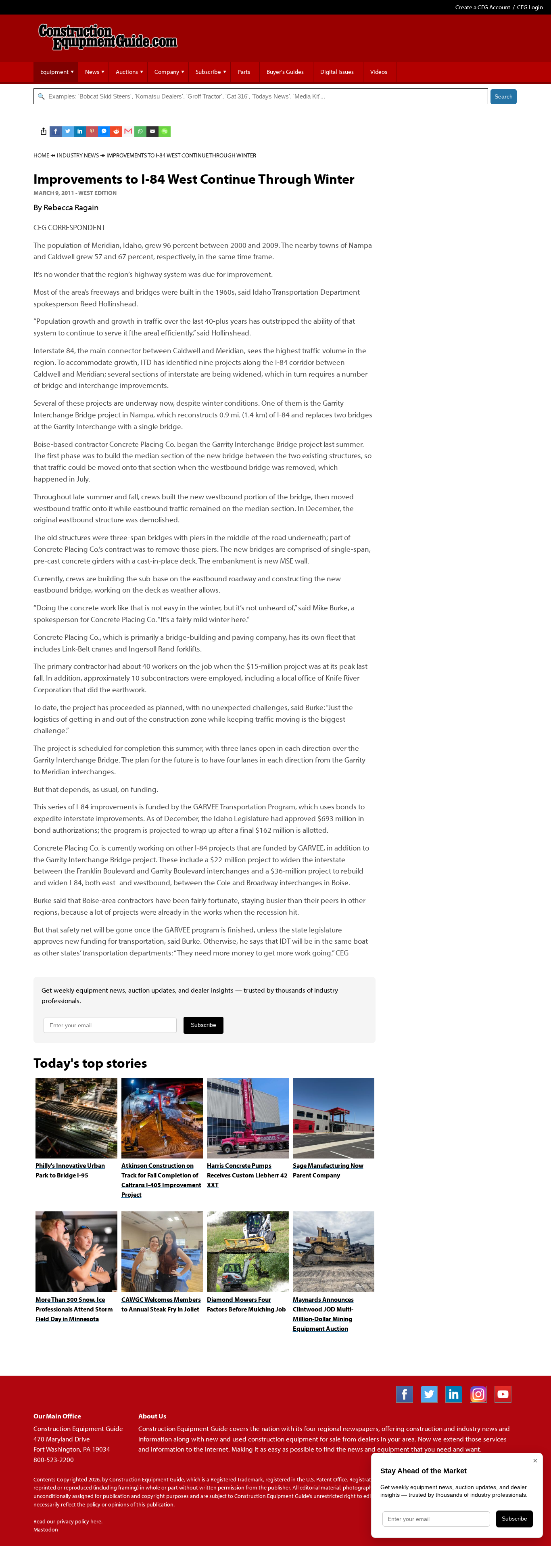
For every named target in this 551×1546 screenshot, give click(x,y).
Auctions (127, 71)
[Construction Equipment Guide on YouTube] (506, 1400)
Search (504, 96)
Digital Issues (337, 71)
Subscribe (208, 71)
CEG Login (530, 7)
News (92, 71)
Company (166, 71)
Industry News (78, 155)
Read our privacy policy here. (67, 1521)
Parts (244, 71)
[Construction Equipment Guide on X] (432, 1400)
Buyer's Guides (285, 71)
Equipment (54, 71)
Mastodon (45, 1529)
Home (41, 155)
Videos (378, 71)
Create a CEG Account (482, 7)
